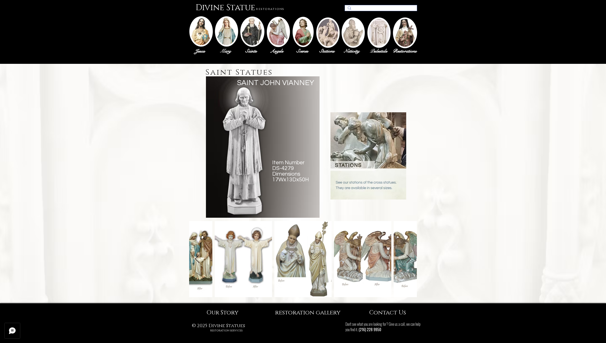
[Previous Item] (197, 259)
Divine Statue (225, 7)
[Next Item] (408, 259)
